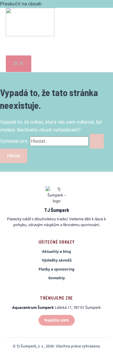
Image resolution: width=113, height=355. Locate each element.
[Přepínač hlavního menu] (18, 63)
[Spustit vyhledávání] (97, 141)
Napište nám (56, 320)
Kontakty (56, 277)
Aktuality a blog (56, 251)
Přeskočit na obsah (20, 4)
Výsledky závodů (57, 260)
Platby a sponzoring (56, 269)
